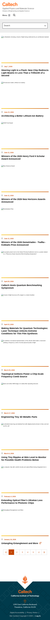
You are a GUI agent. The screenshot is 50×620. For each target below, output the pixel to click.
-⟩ (38, 552)
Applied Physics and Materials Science (18, 9)
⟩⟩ (44, 552)
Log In (38, 616)
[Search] (14, 15)
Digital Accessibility (17, 612)
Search (7, 26)
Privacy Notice (32, 612)
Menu (5, 15)
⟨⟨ (6, 552)
